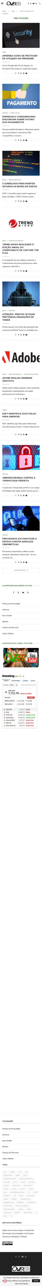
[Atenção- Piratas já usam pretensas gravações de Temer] (21, 293)
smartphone (31, 1202)
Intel (5, 1192)
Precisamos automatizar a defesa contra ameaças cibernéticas (19, 541)
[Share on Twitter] (21, 73)
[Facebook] (28, 3)
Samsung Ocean (8, 1202)
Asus (26, 1172)
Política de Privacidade (11, 604)
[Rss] (36, 3)
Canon (18, 1175)
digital (15, 1182)
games (14, 1189)
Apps (19, 1172)
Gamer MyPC (16, 1185)
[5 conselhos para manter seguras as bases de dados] (21, 163)
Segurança (20, 1202)
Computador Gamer (10, 1178)
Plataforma (30, 1195)
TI (36, 1212)
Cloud (25, 1175)
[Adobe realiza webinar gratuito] (21, 357)
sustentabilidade (9, 1209)
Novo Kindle (7, 616)
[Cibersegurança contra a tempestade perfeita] (21, 457)
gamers (6, 1189)
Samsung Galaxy (25, 1199)
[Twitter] (31, 3)
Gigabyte (22, 1189)
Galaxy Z (6, 1185)
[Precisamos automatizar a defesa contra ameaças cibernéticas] (21, 518)
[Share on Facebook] (18, 73)
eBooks (5, 622)
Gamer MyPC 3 (28, 1185)
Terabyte (17, 1212)
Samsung (14, 1199)
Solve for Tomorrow (22, 1206)
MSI (15, 1195)
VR (11, 1216)
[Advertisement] (21, 827)
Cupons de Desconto (10, 627)
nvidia (21, 1195)
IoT (29, 1192)
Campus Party (8, 1175)
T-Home (29, 1209)
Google (31, 1189)
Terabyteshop (28, 1212)
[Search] (39, 3)
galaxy (23, 1182)
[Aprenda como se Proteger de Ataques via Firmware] (21, 35)
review (6, 1199)
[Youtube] (33, 3)
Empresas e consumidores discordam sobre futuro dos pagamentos (18, 119)
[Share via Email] (26, 73)
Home (4, 11)
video (5, 1216)
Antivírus (5, 610)
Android (12, 1172)
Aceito (36, 1281)
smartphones (8, 1206)
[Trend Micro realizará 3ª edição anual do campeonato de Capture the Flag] (21, 224)
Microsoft (7, 1195)
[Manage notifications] (5, 1281)
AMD (5, 1172)
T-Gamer (20, 1209)
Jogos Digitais (8, 633)
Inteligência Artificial (17, 1192)
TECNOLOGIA (7, 1212)
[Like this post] (15, 73)
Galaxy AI (32, 1182)
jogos (35, 1192)
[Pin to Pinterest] (23, 73)
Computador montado (26, 1178)
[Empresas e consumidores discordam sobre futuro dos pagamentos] (21, 96)
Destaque (7, 1182)
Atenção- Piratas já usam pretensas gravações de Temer (18, 317)
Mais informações (21, 1283)
